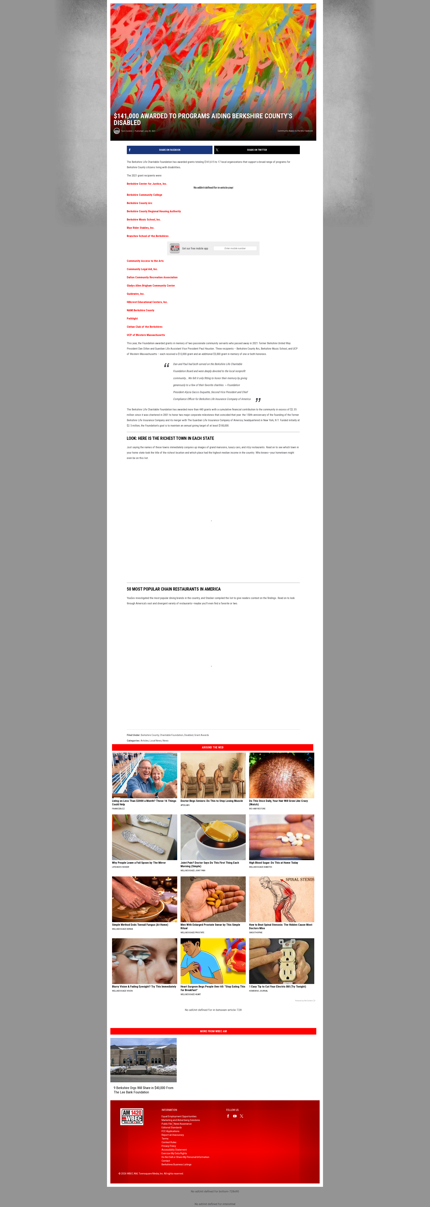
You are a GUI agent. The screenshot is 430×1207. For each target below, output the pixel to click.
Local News (156, 740)
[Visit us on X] (243, 1116)
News (165, 740)
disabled (188, 735)
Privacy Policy (169, 1146)
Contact (166, 1160)
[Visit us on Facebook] (229, 1116)
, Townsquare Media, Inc (150, 1173)
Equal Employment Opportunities (179, 1116)
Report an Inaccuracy (173, 1135)
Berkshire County (150, 735)
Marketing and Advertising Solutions (181, 1120)
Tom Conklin (127, 131)
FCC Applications (170, 1131)
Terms (165, 1138)
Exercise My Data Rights (174, 1153)
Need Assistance (183, 1123)
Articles (145, 740)
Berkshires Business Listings (176, 1164)
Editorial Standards (172, 1127)
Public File (167, 1123)
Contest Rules (169, 1142)
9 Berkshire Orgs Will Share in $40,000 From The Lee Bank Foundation (143, 1090)
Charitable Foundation (171, 735)
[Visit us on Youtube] (236, 1116)
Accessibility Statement (174, 1149)
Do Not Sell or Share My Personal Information (185, 1157)
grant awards (201, 735)
